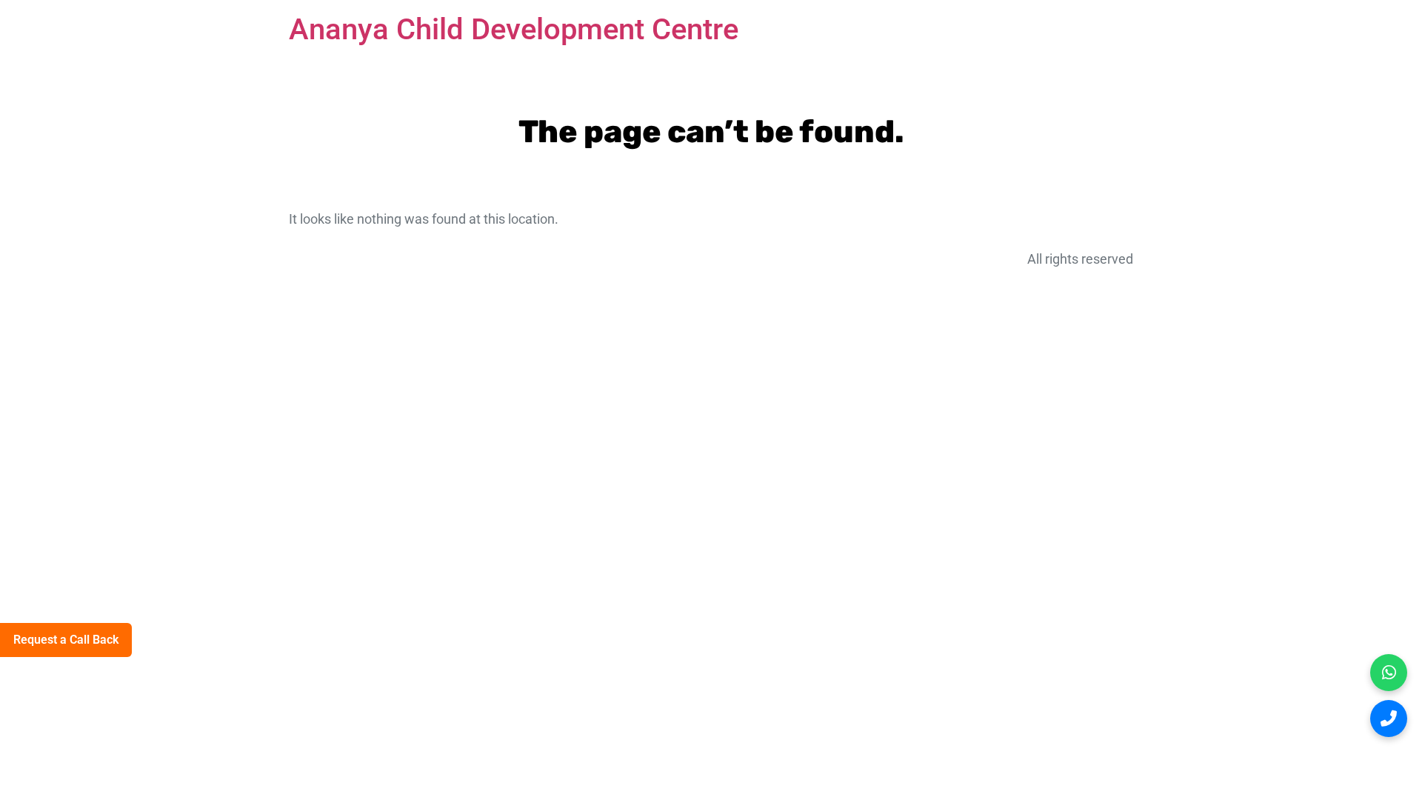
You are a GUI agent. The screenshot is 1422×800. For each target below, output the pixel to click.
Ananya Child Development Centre (513, 29)
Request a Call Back (65, 640)
